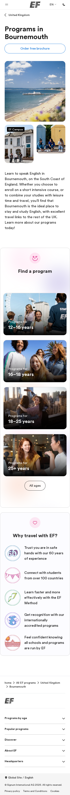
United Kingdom (19, 15)
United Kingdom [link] (50, 682)
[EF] (35, 5)
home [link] (8, 682)
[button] (7, 4)
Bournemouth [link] (17, 686)
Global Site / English (20, 777)
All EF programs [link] (26, 682)
